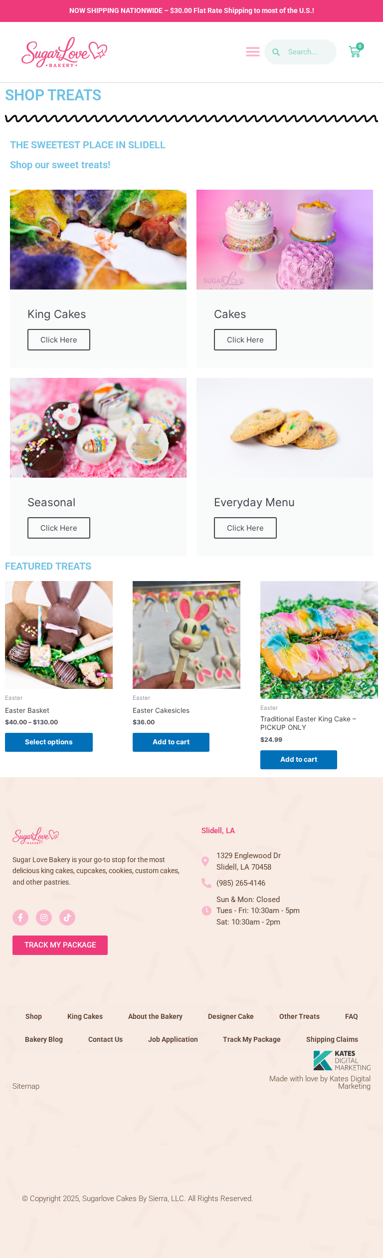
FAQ (351, 1016)
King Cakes (85, 1016)
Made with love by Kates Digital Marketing (320, 1082)
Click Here (58, 339)
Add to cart (171, 742)
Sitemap (25, 1086)
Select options (49, 742)
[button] (253, 52)
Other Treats (299, 1016)
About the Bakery (155, 1016)
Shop (33, 1016)
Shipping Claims (332, 1039)
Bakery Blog (44, 1039)
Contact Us (105, 1039)
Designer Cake (231, 1016)
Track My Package (252, 1039)
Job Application (173, 1039)
